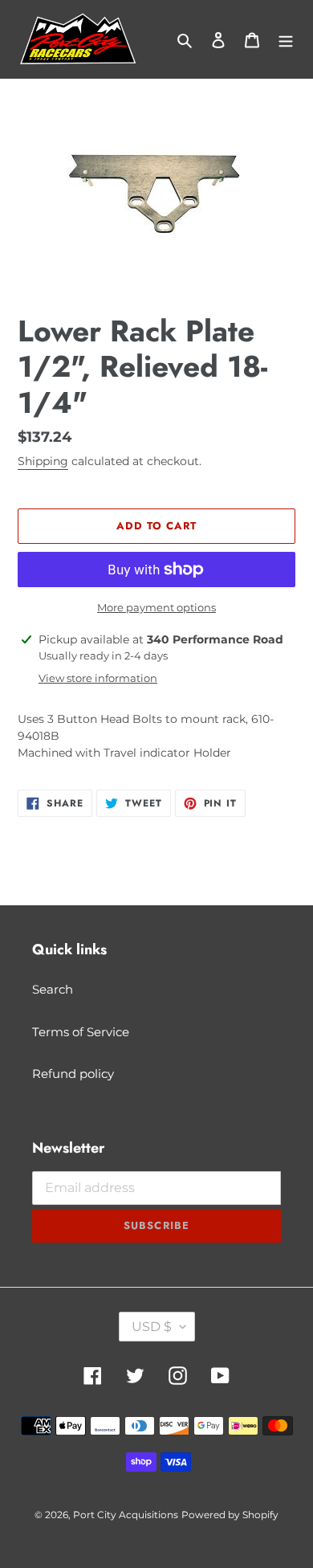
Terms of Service (80, 1031)
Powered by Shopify (229, 1515)
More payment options (156, 607)
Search (52, 989)
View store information (98, 678)
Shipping (43, 461)
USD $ (152, 1326)
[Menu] (286, 39)
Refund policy (73, 1073)
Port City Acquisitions (125, 1515)
